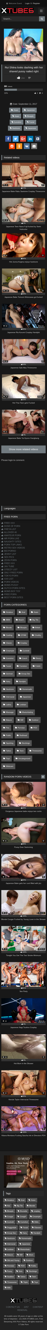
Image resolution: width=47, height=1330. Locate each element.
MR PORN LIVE (11, 538)
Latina (8, 705)
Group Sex (25, 674)
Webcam (9, 766)
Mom (31, 1255)
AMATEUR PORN (12, 535)
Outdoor (35, 720)
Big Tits (35, 620)
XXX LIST (8, 579)
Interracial (10, 697)
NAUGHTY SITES (12, 542)
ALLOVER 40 (10, 532)
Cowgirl (23, 1216)
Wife (9, 1288)
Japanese (31, 110)
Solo (20, 1271)
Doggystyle (11, 1227)
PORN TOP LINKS (13, 545)
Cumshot (17, 122)
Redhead (23, 735)
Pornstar (21, 728)
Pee (7, 728)
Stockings (26, 743)
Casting (9, 635)
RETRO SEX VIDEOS (14, 548)
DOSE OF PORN (12, 526)
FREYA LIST (10, 529)
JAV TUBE (9, 566)
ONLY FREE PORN (13, 573)
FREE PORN (10, 594)
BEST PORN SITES (13, 597)
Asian (16, 110)
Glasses (37, 1227)
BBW (8, 620)
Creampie (10, 651)
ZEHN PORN (10, 560)
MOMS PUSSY (11, 585)
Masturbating (27, 712)
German (9, 674)
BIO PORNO (10, 551)
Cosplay (23, 643)
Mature (9, 720)
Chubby (38, 635)
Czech (24, 658)
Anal (23, 612)
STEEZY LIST (10, 569)
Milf (21, 720)
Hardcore (16, 128)
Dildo (36, 1222)
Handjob (22, 681)
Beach (21, 620)
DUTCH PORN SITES (14, 588)
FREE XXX (9, 523)
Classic (9, 643)
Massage (10, 712)
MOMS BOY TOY (12, 591)
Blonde (9, 627)
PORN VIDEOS (11, 582)
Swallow (10, 1277)
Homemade (27, 689)
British (37, 627)
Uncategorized (24, 758)
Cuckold (26, 651)
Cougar (10, 1216)
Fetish (37, 666)
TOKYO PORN (11, 576)
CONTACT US (13, 1307)
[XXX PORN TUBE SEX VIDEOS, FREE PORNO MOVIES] (19, 11)
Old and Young (13, 1260)
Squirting (9, 743)
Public (8, 735)
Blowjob (30, 116)
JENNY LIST (10, 554)
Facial (31, 122)
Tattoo (8, 751)
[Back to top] (39, 1322)
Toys (8, 758)
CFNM (23, 635)
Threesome (37, 751)
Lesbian (23, 705)
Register (36, 3)
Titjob (25, 1282)
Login (27, 3)
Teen (22, 751)
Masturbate (25, 1249)
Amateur (9, 612)
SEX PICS (9, 557)
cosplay (37, 1211)
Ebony (38, 658)
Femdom (23, 666)
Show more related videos (23, 449)
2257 (26, 1307)
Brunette (23, 1211)
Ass (8, 1206)
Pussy (9, 1271)
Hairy (8, 681)
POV (35, 728)
